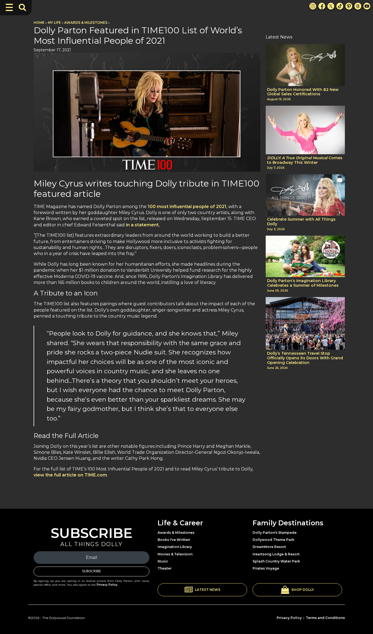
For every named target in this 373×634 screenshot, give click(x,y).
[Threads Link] (357, 6)
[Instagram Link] (312, 6)
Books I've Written (174, 540)
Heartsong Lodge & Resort (276, 554)
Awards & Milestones (85, 22)
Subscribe (91, 571)
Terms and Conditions (325, 618)
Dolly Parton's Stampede (275, 533)
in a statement (142, 224)
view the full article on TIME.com (70, 475)
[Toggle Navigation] (9, 7)
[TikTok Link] (339, 6)
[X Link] (330, 6)
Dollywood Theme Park (273, 540)
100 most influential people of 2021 (187, 206)
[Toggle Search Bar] (22, 7)
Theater (164, 568)
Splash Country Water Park (276, 561)
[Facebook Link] (321, 6)
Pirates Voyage (266, 568)
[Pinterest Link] (348, 6)
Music (163, 561)
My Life (54, 22)
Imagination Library (175, 547)
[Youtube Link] (366, 6)
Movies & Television (175, 554)
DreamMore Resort (269, 547)
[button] (202, 589)
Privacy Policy (107, 584)
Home (39, 22)
